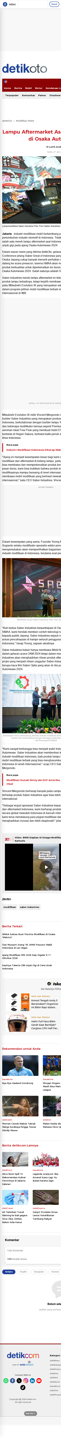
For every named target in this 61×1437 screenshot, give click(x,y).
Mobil (28, 88)
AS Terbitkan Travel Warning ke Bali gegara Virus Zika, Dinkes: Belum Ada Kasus (14, 1217)
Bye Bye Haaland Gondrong (17, 1083)
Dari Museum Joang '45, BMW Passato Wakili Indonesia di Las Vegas (27, 946)
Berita (18, 88)
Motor (38, 88)
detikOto (7, 120)
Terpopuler (12, 95)
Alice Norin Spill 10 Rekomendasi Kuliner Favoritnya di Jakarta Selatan (14, 1179)
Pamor (42, 95)
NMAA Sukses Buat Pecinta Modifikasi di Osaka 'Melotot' (28, 936)
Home (7, 88)
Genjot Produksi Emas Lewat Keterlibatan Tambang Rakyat (45, 1215)
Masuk (54, 4)
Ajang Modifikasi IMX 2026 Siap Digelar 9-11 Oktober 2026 (26, 956)
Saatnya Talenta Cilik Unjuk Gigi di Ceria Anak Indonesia (27, 967)
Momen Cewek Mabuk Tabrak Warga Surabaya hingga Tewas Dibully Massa (19, 1127)
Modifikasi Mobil (25, 120)
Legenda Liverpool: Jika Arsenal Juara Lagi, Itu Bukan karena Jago (45, 1177)
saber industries (29, 907)
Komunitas (28, 95)
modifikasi (10, 907)
